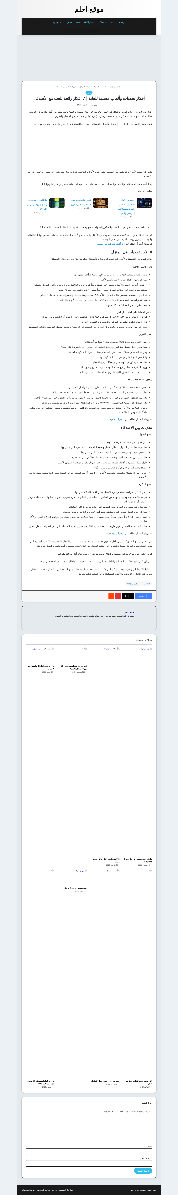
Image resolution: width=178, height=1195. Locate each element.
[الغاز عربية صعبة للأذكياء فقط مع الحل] (138, 973)
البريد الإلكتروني (146, 1158)
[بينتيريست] (118, 596)
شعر (78, 22)
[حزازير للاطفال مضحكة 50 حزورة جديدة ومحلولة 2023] (40, 973)
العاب (146, 583)
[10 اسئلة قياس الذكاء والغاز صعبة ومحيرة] (105, 751)
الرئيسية (122, 22)
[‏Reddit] (111, 596)
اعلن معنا (62, 1190)
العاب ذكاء (132, 583)
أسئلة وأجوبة (58, 22)
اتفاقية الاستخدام (28, 1190)
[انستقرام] (122, 620)
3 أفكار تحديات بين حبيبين (110, 243)
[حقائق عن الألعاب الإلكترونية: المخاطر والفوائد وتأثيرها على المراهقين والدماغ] (144, 203)
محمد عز (94, 105)
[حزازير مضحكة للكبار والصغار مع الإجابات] (40, 655)
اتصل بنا (70, 1190)
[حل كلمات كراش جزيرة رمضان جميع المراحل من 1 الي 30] (57, 203)
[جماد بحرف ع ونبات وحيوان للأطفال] (105, 973)
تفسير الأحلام (89, 22)
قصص (69, 22)
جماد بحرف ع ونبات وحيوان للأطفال (105, 1081)
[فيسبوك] (129, 620)
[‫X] (125, 620)
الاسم (150, 1146)
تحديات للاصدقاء (115, 533)
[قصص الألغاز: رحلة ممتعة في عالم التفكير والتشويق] (100, 203)
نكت (113, 22)
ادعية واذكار (102, 22)
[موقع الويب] (132, 620)
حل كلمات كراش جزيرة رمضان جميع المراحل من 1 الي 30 (37, 204)
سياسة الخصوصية (43, 1190)
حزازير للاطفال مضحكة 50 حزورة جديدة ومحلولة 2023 (40, 1082)
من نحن (54, 1190)
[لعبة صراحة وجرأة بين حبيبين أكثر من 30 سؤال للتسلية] (73, 655)
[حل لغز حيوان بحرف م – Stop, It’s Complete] (138, 751)
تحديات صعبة (116, 419)
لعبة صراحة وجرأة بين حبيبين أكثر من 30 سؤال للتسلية (73, 667)
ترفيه (110, 87)
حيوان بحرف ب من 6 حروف (75, 888)
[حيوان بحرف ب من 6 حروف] (73, 877)
